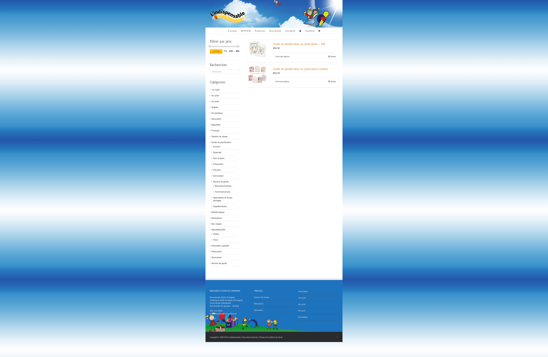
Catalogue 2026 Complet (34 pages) (226, 300)
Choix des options (282, 56)
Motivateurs (216, 218)
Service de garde (221, 181)
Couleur (216, 146)
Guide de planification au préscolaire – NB (299, 44)
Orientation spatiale (220, 245)
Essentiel (217, 152)
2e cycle (215, 95)
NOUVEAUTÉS (218, 229)
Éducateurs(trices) (223, 185)
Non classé (216, 223)
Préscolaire (218, 164)
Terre (215, 239)
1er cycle (215, 89)
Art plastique (217, 113)
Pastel (216, 233)
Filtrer (216, 51)
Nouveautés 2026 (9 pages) (222, 297)
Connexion (310, 31)
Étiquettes (215, 124)
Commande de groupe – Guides (224, 305)
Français (215, 130)
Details (333, 56)
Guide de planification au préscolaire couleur (300, 69)
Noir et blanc (219, 158)
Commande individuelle (220, 303)
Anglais (214, 107)
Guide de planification (221, 142)
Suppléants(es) (220, 206)
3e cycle (215, 101)
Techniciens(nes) (222, 191)
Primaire (217, 169)
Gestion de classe (219, 136)
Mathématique (217, 212)
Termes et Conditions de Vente (271, 337)
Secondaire (218, 175)
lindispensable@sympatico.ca (223, 313)
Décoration (216, 118)
